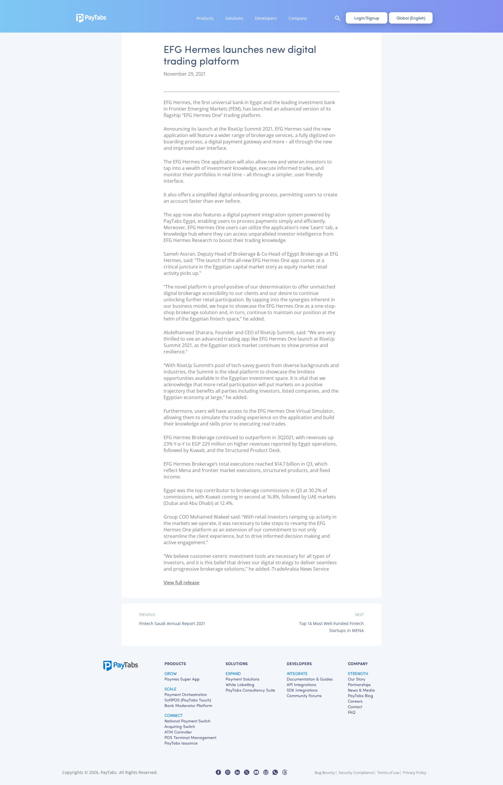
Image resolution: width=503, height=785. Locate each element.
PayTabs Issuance (181, 743)
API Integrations (301, 684)
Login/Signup (366, 18)
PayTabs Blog (360, 695)
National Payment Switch (187, 721)
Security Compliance (356, 772)
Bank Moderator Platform (188, 705)
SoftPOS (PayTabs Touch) (187, 700)
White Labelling (240, 684)
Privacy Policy (414, 772)
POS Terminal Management (190, 737)
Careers (355, 701)
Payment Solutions (242, 679)
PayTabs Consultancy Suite (250, 690)
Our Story (356, 679)
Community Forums (304, 695)
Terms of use (388, 772)
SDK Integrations (302, 690)
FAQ (351, 712)
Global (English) (410, 18)
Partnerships (359, 684)
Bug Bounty (325, 772)
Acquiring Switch (179, 726)
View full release (181, 582)
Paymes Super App (181, 679)
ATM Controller (178, 732)
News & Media (361, 690)
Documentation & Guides (310, 679)
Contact (355, 706)
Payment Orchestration (185, 694)
